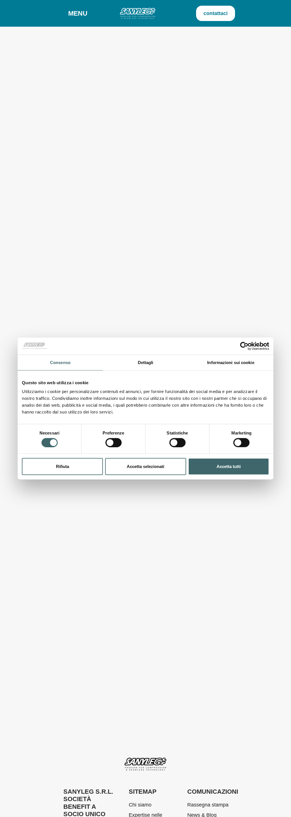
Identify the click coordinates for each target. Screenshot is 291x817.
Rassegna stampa (207, 805)
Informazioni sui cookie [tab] (230, 362)
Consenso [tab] (60, 362)
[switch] (113, 442)
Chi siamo (140, 805)
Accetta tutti (229, 466)
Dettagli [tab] (145, 362)
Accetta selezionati (145, 466)
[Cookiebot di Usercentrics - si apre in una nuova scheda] (244, 346)
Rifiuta (62, 466)
